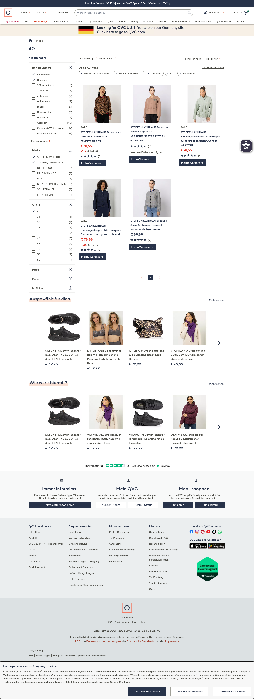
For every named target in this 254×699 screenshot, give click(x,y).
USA (110, 622)
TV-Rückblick (60, 12)
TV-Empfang (156, 577)
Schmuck (148, 21)
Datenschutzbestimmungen (103, 641)
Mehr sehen (216, 300)
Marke (36, 150)
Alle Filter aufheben (213, 67)
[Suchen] (189, 13)
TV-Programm (117, 537)
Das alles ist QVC (158, 537)
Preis (35, 279)
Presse (32, 555)
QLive (32, 549)
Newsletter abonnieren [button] (60, 505)
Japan (143, 622)
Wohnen (162, 21)
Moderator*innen (158, 571)
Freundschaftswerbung (122, 549)
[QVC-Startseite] (30, 41)
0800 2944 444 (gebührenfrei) (46, 543)
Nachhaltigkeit (157, 543)
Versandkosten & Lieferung (83, 549)
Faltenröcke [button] (188, 73)
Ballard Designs (43, 655)
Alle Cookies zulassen (146, 691)
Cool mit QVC (62, 21)
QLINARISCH (223, 21)
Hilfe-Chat (34, 531)
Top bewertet (94, 21)
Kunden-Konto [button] (111, 505)
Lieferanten (35, 561)
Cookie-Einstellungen (232, 691)
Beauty (134, 21)
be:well (78, 21)
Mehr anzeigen (39, 141)
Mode (122, 21)
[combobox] (130, 13)
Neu (26, 21)
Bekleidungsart (41, 67)
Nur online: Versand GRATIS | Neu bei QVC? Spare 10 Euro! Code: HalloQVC (126, 3)
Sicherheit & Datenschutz (82, 567)
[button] (210, 12)
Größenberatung (78, 543)
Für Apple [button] (178, 505)
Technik (240, 21)
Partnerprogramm (118, 555)
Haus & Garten (203, 21)
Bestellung (75, 531)
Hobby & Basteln (181, 21)
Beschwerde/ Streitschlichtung (86, 584)
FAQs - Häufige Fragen (81, 573)
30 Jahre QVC (41, 21)
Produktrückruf (37, 567)
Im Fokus (37, 288)
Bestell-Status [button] (143, 505)
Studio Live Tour (158, 583)
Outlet (152, 588)
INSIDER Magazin (119, 531)
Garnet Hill (70, 655)
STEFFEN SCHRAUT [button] (130, 73)
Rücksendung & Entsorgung (84, 561)
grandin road (84, 655)
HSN (31, 655)
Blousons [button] (155, 73)
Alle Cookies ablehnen (189, 691)
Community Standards (140, 641)
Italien (135, 622)
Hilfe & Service (77, 578)
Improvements (99, 655)
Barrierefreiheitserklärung (163, 549)
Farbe (35, 269)
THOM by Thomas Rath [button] (96, 73)
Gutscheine (115, 543)
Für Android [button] (210, 505)
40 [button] (171, 73)
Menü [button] (23, 12)
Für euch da (115, 561)
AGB (77, 641)
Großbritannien (122, 622)
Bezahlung (75, 555)
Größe (36, 204)
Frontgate (58, 655)
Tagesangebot (12, 21)
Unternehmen (156, 531)
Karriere (153, 565)
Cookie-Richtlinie (120, 681)
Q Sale (110, 21)
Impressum (172, 641)
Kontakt (33, 537)
